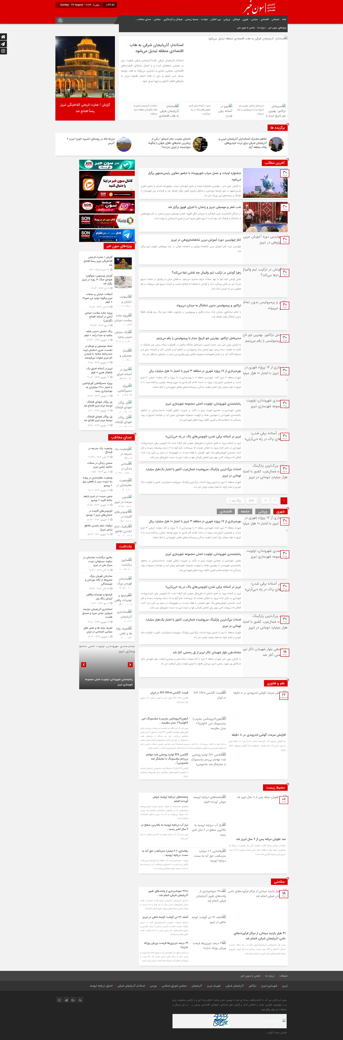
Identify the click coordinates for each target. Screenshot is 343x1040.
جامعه (245, 511)
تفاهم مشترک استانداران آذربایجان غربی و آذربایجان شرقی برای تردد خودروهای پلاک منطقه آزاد (243, 143)
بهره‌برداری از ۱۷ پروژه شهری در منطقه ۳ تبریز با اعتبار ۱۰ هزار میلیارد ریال (195, 370)
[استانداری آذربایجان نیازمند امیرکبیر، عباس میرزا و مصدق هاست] (107, 615)
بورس (153, 986)
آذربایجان (197, 986)
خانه (284, 19)
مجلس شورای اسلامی (174, 986)
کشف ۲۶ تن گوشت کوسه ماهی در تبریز (165, 917)
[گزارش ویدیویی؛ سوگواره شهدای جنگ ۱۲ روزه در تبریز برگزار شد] (107, 282)
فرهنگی (236, 19)
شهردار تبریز (214, 986)
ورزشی (227, 19)
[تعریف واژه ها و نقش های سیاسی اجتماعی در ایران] (107, 632)
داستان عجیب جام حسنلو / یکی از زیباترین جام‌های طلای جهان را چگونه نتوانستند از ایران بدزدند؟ (169, 143)
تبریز (285, 986)
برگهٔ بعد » (235, 500)
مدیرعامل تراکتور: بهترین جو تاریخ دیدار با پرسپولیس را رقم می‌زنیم (155, 48)
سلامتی (157, 19)
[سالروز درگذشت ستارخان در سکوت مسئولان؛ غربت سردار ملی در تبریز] (107, 564)
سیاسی (254, 19)
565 (251, 500)
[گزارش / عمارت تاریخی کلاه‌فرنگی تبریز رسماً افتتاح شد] (107, 263)
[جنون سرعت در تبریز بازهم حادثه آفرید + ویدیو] (107, 500)
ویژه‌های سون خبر (277, 28)
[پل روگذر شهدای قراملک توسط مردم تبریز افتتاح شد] (107, 406)
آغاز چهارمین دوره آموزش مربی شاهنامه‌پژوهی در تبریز (206, 239)
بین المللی (216, 19)
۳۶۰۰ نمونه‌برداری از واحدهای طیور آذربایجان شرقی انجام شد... (168, 893)
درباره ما (262, 28)
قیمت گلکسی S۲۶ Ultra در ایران (169, 692)
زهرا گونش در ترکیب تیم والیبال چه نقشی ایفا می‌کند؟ (206, 272)
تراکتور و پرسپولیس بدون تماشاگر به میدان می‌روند (208, 305)
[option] (203, 69)
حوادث (204, 19)
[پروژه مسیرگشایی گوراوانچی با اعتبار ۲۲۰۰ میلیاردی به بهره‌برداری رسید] (107, 389)
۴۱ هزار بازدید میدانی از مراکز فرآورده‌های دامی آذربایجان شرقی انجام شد (260, 936)
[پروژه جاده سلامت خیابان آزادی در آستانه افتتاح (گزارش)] (107, 319)
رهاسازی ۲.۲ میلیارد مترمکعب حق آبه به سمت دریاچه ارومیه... (165, 853)
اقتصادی (265, 19)
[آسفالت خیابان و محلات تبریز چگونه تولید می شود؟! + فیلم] (107, 300)
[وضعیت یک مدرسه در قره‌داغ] (107, 453)
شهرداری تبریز (269, 986)
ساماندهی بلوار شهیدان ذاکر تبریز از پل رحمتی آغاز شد (207, 652)
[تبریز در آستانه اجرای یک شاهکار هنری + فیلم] (107, 373)
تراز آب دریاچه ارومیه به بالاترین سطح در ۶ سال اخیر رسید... (164, 827)
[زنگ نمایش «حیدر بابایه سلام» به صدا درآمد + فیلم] (107, 336)
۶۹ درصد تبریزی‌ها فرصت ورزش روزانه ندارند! (166, 945)
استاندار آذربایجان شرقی (131, 986)
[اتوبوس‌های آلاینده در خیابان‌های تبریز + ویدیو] (107, 515)
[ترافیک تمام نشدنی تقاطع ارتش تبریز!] (107, 529)
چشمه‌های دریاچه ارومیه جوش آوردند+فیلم (170, 799)
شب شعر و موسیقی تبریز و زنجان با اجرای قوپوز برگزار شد (204, 207)
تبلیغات (283, 976)
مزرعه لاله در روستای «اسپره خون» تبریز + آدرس (91, 141)
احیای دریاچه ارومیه (101, 986)
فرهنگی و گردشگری (173, 19)
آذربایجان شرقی (235, 986)
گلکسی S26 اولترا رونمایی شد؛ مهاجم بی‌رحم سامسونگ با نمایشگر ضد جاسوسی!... (167, 758)
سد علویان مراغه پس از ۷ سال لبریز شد (261, 839)
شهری (245, 19)
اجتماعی (275, 19)
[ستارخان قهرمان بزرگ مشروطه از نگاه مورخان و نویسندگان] (107, 582)
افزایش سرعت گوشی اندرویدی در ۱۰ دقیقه (259, 734)
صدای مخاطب (144, 19)
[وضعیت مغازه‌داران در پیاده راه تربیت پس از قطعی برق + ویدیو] (107, 484)
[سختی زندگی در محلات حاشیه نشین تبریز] (107, 467)
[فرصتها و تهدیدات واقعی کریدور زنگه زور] (107, 599)
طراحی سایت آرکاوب (277, 1032)
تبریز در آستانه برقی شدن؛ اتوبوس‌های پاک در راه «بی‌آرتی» (203, 436)
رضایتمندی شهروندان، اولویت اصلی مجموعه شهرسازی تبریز (203, 403)
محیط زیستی (191, 19)
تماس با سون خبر (246, 28)
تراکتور (252, 986)
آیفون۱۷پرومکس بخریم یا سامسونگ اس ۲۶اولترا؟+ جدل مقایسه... (165, 720)
